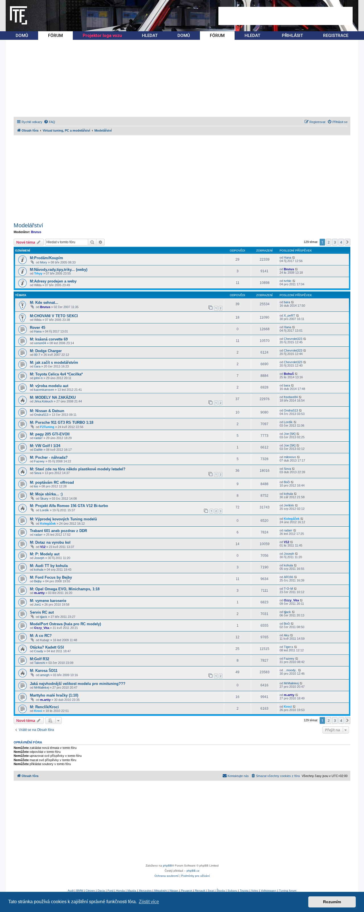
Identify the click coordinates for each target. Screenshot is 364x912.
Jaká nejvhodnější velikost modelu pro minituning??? (77, 684)
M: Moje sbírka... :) (46, 494)
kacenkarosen (44, 389)
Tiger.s (288, 647)
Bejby (38, 581)
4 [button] (341, 242)
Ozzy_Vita (291, 600)
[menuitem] (49, 122)
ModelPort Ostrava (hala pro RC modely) (65, 624)
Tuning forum (287, 890)
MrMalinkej (41, 687)
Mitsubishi (160, 890)
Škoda (220, 890)
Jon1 (37, 604)
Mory (43, 262)
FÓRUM (55, 35)
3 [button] (335, 242)
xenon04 (40, 343)
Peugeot (186, 890)
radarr (38, 438)
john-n (38, 378)
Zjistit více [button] (149, 901)
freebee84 (291, 397)
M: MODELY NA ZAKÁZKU (53, 397)
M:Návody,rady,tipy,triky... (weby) (58, 269)
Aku (286, 635)
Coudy (38, 651)
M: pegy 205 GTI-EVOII (50, 434)
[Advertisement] (285, 15)
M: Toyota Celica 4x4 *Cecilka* (56, 374)
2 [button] (329, 242)
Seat (211, 890)
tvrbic (287, 280)
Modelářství (28, 225)
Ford (110, 890)
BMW (79, 890)
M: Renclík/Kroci (44, 707)
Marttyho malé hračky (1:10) (54, 695)
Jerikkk (289, 505)
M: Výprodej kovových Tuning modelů (63, 519)
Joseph (39, 558)
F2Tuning (47, 427)
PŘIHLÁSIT (292, 35)
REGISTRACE (335, 35)
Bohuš (289, 373)
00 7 (37, 354)
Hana (287, 257)
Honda (120, 890)
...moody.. (290, 670)
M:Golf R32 (39, 659)
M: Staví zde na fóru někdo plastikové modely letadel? (77, 469)
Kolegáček (48, 523)
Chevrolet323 (293, 338)
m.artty (39, 593)
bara (287, 302)
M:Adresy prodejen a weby (53, 281)
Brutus (36, 232)
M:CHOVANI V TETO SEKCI (54, 316)
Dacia (101, 890)
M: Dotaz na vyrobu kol (50, 542)
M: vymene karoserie (48, 601)
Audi (71, 890)
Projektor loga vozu (102, 35)
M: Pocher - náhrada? (49, 457)
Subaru (232, 890)
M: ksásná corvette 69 (49, 339)
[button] (347, 242)
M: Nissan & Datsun (47, 411)
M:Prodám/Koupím (46, 258)
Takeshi (39, 662)
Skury (44, 498)
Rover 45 (37, 327)
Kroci (38, 710)
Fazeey (39, 461)
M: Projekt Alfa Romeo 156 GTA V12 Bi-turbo (69, 506)
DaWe (38, 449)
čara (37, 366)
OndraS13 (41, 414)
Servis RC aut (42, 612)
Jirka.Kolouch (43, 401)
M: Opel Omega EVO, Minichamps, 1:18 (65, 589)
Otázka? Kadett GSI (47, 647)
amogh (44, 675)
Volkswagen (268, 890)
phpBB (167, 865)
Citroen (90, 890)
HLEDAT (150, 35)
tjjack (43, 616)
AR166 (288, 577)
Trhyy (38, 273)
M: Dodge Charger (46, 351)
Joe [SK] (289, 433)
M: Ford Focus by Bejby (51, 577)
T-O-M (288, 588)
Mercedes (145, 890)
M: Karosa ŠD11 (43, 670)
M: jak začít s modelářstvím (54, 362)
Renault (200, 890)
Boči (287, 482)
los (36, 486)
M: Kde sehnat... (44, 302)
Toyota (244, 890)
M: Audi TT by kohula (49, 566)
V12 (43, 547)
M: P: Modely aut (44, 554)
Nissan (173, 890)
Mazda (131, 890)
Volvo (254, 890)
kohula (288, 493)
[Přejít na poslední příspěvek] (294, 257)
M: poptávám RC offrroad (52, 482)
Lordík (288, 422)
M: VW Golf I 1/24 (45, 446)
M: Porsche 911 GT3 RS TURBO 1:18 (61, 422)
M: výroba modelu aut (49, 386)
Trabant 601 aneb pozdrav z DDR (58, 531)
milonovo (290, 457)
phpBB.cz (193, 870)
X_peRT (289, 315)
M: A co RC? (41, 635)
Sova (37, 473)
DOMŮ (22, 35)
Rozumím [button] (332, 901)
